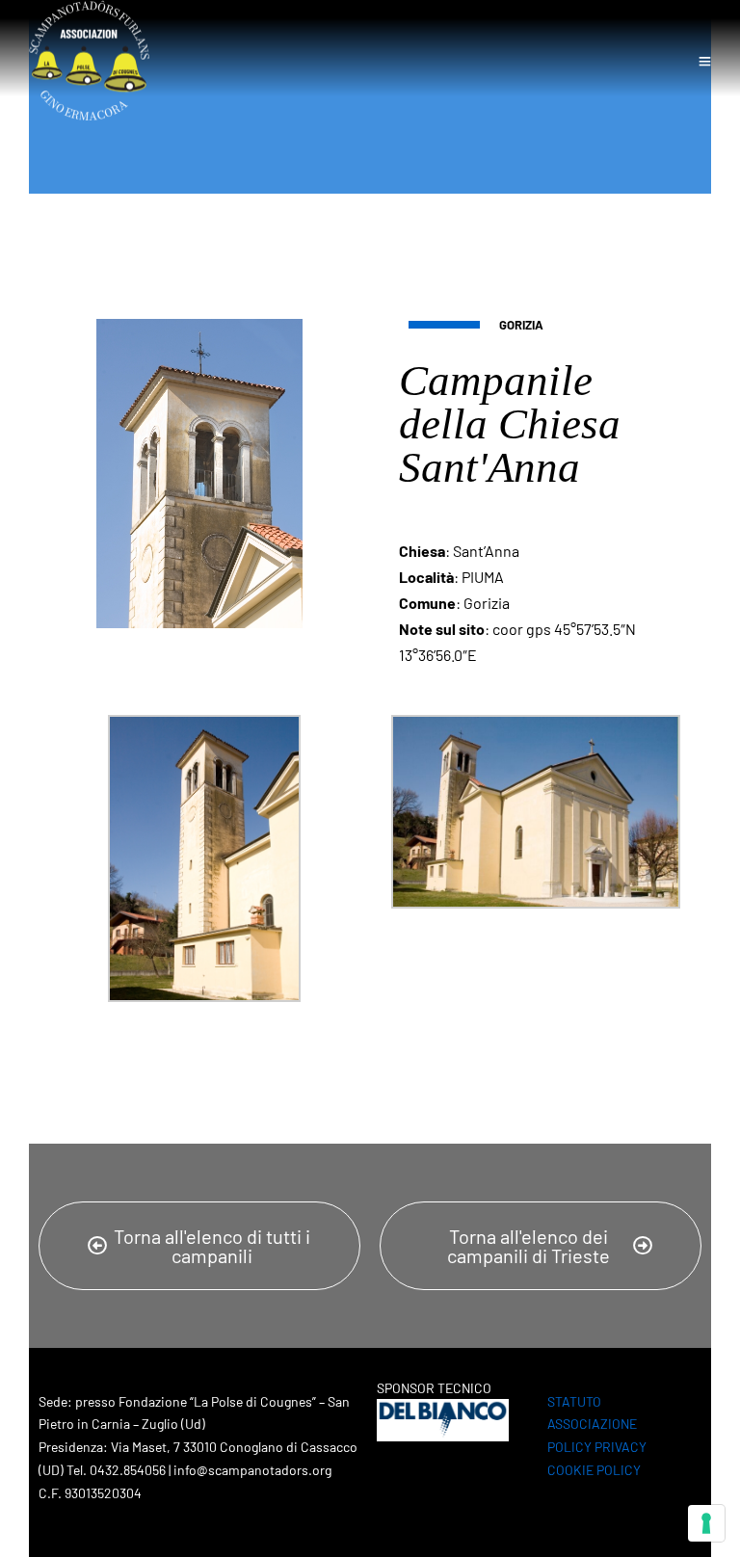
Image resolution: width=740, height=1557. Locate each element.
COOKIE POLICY (594, 1470)
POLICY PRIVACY (597, 1446)
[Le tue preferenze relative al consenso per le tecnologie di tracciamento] (706, 1523)
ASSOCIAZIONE (592, 1423)
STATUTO (574, 1401)
